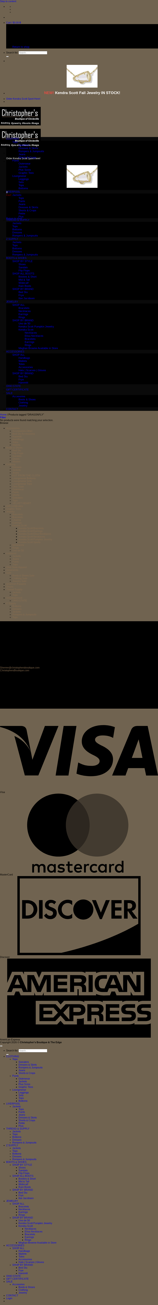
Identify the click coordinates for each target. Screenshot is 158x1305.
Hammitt (23, 382)
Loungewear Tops (22, 484)
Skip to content (8, 1)
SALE (9, 393)
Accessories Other (22, 431)
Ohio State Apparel (16, 567)
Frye (21, 295)
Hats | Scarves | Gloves (32, 370)
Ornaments (12, 570)
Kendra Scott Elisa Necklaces (35, 534)
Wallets (23, 361)
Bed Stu (23, 292)
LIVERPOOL (13, 191)
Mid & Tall (24, 279)
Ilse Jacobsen (27, 298)
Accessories (26, 367)
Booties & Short (28, 276)
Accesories (18, 396)
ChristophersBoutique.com (14, 670)
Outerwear (25, 163)
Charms (16, 520)
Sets (21, 182)
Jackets (23, 166)
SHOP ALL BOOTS (23, 273)
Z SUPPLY (12, 239)
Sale (8, 572)
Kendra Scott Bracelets (31, 528)
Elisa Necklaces (34, 335)
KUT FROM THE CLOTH (26, 475)
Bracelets (24, 308)
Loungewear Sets (22, 481)
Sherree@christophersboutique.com (20, 667)
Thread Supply (14, 589)
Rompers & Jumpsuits (31, 151)
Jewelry (23, 405)
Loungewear (19, 176)
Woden (16, 461)
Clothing (23, 402)
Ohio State (18, 486)
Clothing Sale (19, 578)
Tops (15, 142)
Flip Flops (24, 270)
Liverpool (11, 553)
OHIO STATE (13, 386)
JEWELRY (12, 301)
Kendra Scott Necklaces (32, 536)
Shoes (22, 264)
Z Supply (11, 603)
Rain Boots (25, 286)
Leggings (24, 179)
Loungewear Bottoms (24, 478)
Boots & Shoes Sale (23, 575)
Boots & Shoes (27, 399)
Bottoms (23, 188)
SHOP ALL (18, 305)
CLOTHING (12, 138)
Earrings (23, 314)
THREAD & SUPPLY (17, 220)
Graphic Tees (26, 172)
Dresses (17, 232)
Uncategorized (14, 598)
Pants (15, 160)
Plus (21, 216)
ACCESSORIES (15, 351)
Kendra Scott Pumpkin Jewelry (36, 326)
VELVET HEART (21, 503)
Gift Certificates (14, 506)
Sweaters (24, 145)
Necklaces (25, 311)
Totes (22, 364)
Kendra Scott (26, 329)
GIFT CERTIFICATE (17, 389)
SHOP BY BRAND (22, 289)
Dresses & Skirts (28, 148)
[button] (13, 22)
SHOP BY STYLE (22, 261)
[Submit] (7, 56)
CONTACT (12, 409)
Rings (22, 317)
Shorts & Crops (27, 157)
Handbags (24, 357)
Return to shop (20, 46)
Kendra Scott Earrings (31, 531)
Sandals (23, 267)
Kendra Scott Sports (29, 542)
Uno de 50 (24, 323)
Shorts (15, 495)
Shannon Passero (16, 584)
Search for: (12, 52)
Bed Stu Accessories (23, 433)
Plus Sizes (25, 169)
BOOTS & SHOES (16, 258)
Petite (22, 213)
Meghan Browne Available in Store (38, 348)
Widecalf (24, 282)
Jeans (22, 154)
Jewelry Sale (19, 581)
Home (3, 414)
